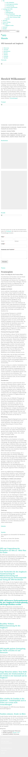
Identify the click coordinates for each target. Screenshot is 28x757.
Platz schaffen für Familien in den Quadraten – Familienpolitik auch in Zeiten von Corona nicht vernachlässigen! (13, 701)
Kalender (5, 27)
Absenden (4, 261)
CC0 (18, 732)
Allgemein (8, 10)
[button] (26, 37)
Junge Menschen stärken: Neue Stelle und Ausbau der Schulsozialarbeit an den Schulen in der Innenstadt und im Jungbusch (13, 675)
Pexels (14, 732)
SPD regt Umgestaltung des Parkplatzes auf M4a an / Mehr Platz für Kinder (13, 550)
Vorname (2, 241)
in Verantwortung (9, 5)
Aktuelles (5, 20)
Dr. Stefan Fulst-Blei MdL (14, 15)
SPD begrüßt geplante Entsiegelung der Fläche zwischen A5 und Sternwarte (12, 650)
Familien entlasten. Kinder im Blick (13, 714)
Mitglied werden (9, 25)
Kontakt (5, 28)
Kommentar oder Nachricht (8, 249)
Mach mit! (5, 23)
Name (3, 236)
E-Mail (3, 243)
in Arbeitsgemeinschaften (11, 4)
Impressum (3, 750)
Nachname (17, 241)
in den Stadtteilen (9, 2)
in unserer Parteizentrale (11, 7)
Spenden (7, 19)
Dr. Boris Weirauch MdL (14, 17)
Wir (4, 1)
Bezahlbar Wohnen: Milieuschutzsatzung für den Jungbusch (10, 626)
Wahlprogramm (9, 12)
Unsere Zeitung (6, 22)
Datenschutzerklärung (6, 748)
